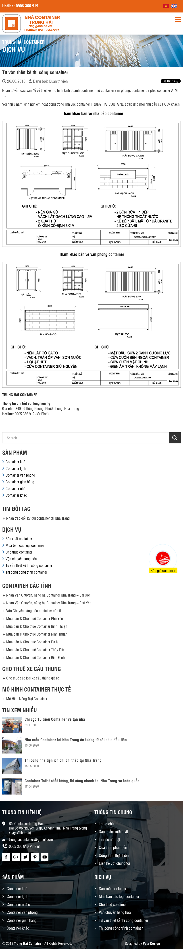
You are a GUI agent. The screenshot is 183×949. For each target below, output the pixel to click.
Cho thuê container (19, 552)
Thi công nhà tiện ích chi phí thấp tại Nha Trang (63, 760)
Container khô (15, 461)
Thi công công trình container (26, 572)
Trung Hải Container (28, 943)
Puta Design (151, 943)
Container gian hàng (20, 482)
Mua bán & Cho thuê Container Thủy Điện (35, 649)
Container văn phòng (20, 475)
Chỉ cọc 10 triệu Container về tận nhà (55, 719)
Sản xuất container (19, 538)
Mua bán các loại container (25, 545)
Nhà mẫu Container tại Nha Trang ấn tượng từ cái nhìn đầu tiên (76, 739)
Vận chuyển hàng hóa (21, 558)
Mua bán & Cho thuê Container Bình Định (35, 657)
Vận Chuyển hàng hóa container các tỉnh (35, 610)
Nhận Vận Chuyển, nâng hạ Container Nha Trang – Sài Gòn (48, 595)
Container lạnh (16, 468)
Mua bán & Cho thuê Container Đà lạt (32, 641)
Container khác (16, 495)
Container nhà (15, 488)
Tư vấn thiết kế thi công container (29, 565)
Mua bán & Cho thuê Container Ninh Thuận (36, 634)
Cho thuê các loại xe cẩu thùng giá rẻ (32, 677)
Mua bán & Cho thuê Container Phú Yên (34, 618)
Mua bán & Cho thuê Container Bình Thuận (36, 626)
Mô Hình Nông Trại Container (26, 698)
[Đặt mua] (157, 541)
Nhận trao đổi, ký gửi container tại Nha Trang (38, 518)
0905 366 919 (27, 5)
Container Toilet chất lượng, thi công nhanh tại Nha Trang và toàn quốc (82, 780)
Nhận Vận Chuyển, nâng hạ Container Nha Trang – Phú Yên (48, 602)
